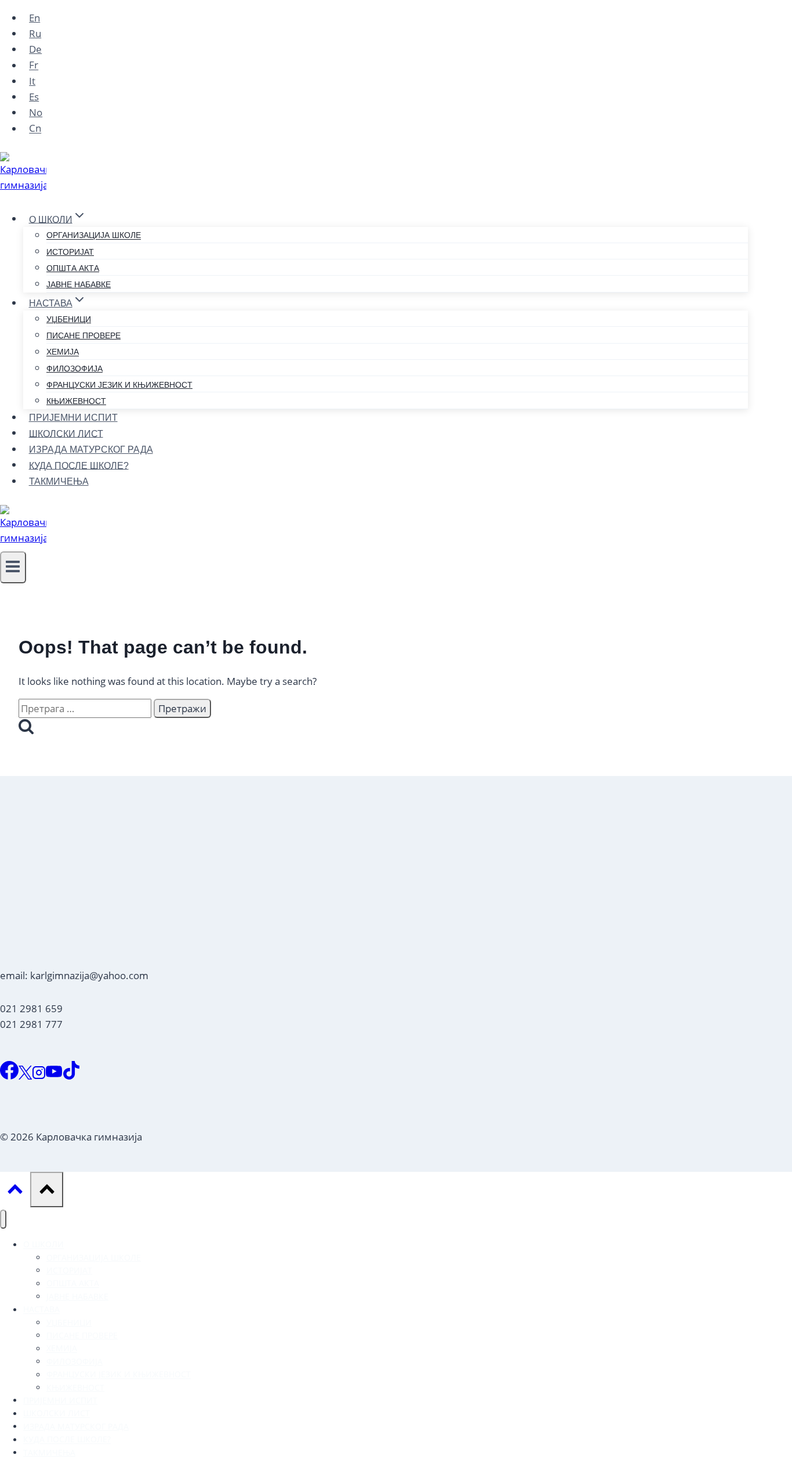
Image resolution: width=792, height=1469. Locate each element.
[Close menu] (3, 1219)
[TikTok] (71, 1075)
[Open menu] (13, 567)
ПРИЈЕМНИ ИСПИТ (73, 418)
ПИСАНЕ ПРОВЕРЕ (83, 335)
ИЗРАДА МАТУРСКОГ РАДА (91, 449)
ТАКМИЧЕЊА (59, 481)
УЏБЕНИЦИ (68, 319)
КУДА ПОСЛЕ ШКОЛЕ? (79, 465)
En (34, 17)
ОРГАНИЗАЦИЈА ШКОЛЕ (93, 235)
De (35, 49)
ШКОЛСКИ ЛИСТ (66, 433)
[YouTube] (54, 1075)
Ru (35, 33)
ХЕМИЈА (62, 352)
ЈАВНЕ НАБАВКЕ (78, 284)
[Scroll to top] (15, 1191)
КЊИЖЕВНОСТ (76, 401)
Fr (33, 65)
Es (34, 96)
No (35, 112)
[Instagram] (39, 1075)
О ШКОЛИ (43, 1244)
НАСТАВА (41, 1309)
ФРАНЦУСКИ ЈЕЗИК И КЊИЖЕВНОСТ (119, 384)
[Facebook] (9, 1075)
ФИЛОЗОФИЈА (74, 368)
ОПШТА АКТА (72, 268)
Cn (35, 128)
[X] (25, 1075)
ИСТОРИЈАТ (70, 252)
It (32, 81)
